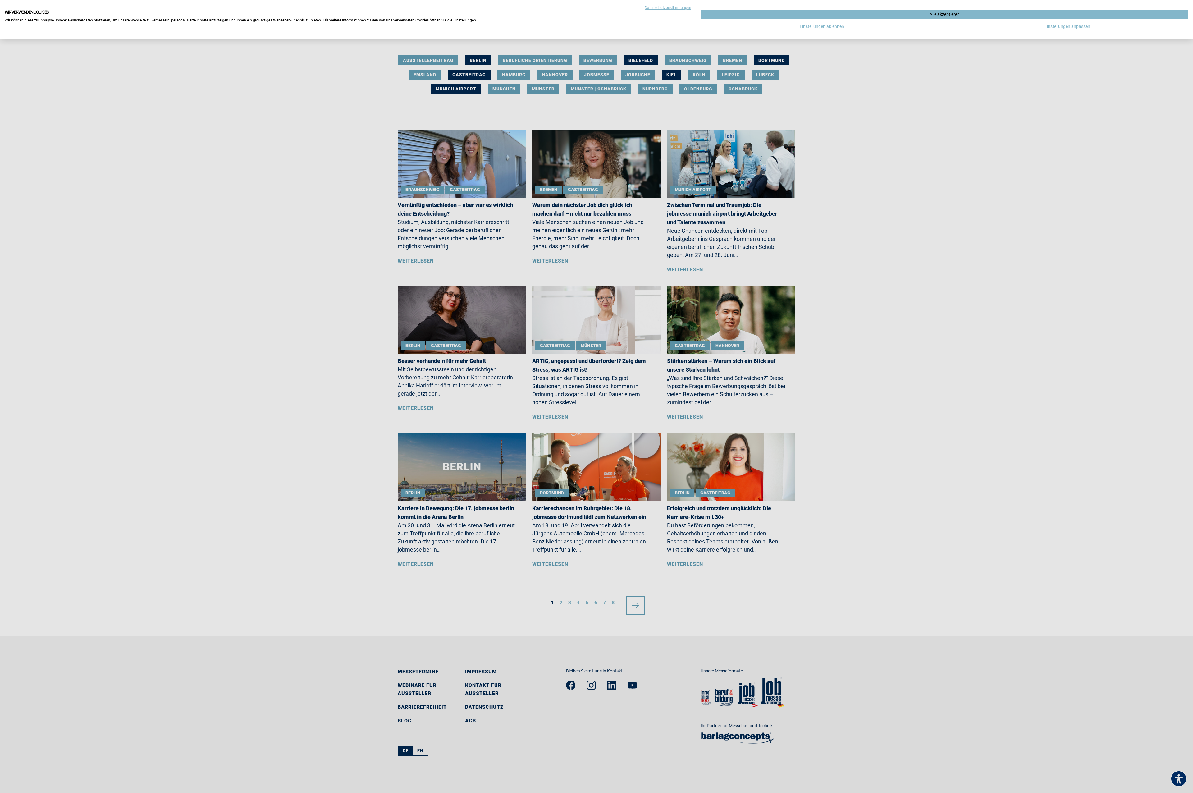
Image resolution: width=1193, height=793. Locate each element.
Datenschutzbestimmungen (668, 8)
